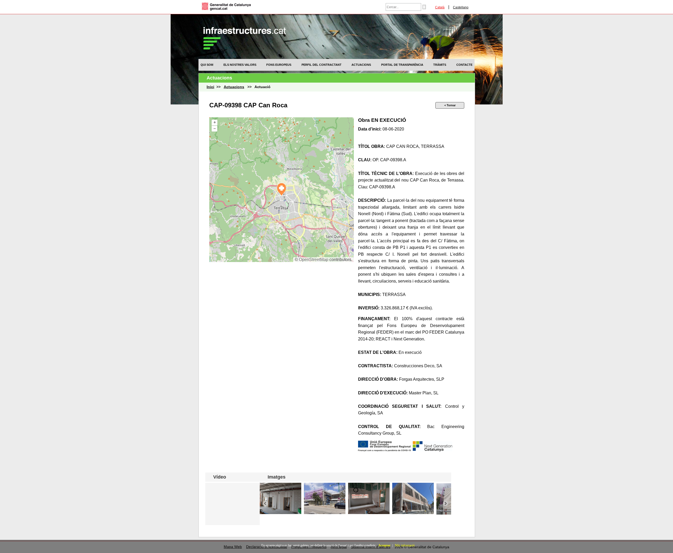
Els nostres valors (239, 64)
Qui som (207, 64)
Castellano (460, 7)
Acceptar (384, 545)
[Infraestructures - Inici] (244, 48)
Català (440, 7)
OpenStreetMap (313, 259)
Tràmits (439, 64)
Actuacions (361, 64)
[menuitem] (206, 64)
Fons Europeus (278, 64)
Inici (210, 87)
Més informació (405, 545)
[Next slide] (445, 503)
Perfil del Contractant (321, 64)
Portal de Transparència (402, 64)
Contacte (464, 64)
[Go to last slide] (265, 503)
